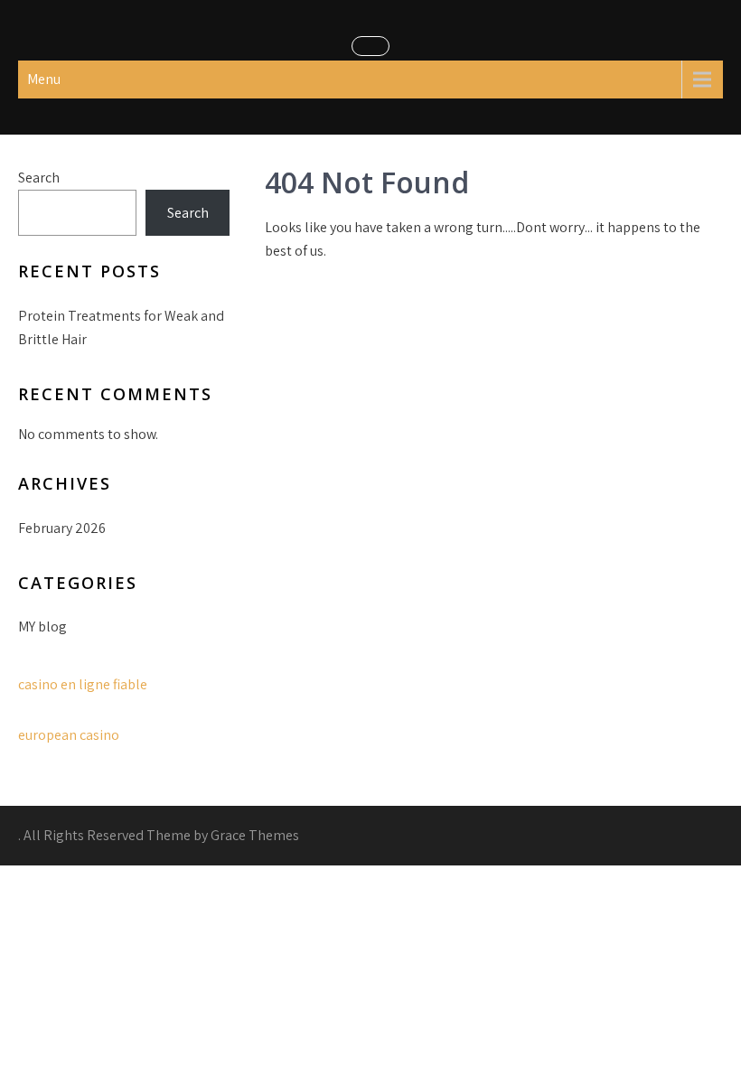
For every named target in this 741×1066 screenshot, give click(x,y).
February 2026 (62, 528)
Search (39, 177)
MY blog (42, 626)
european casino (68, 734)
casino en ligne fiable (82, 684)
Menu (44, 79)
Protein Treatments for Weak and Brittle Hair (121, 327)
